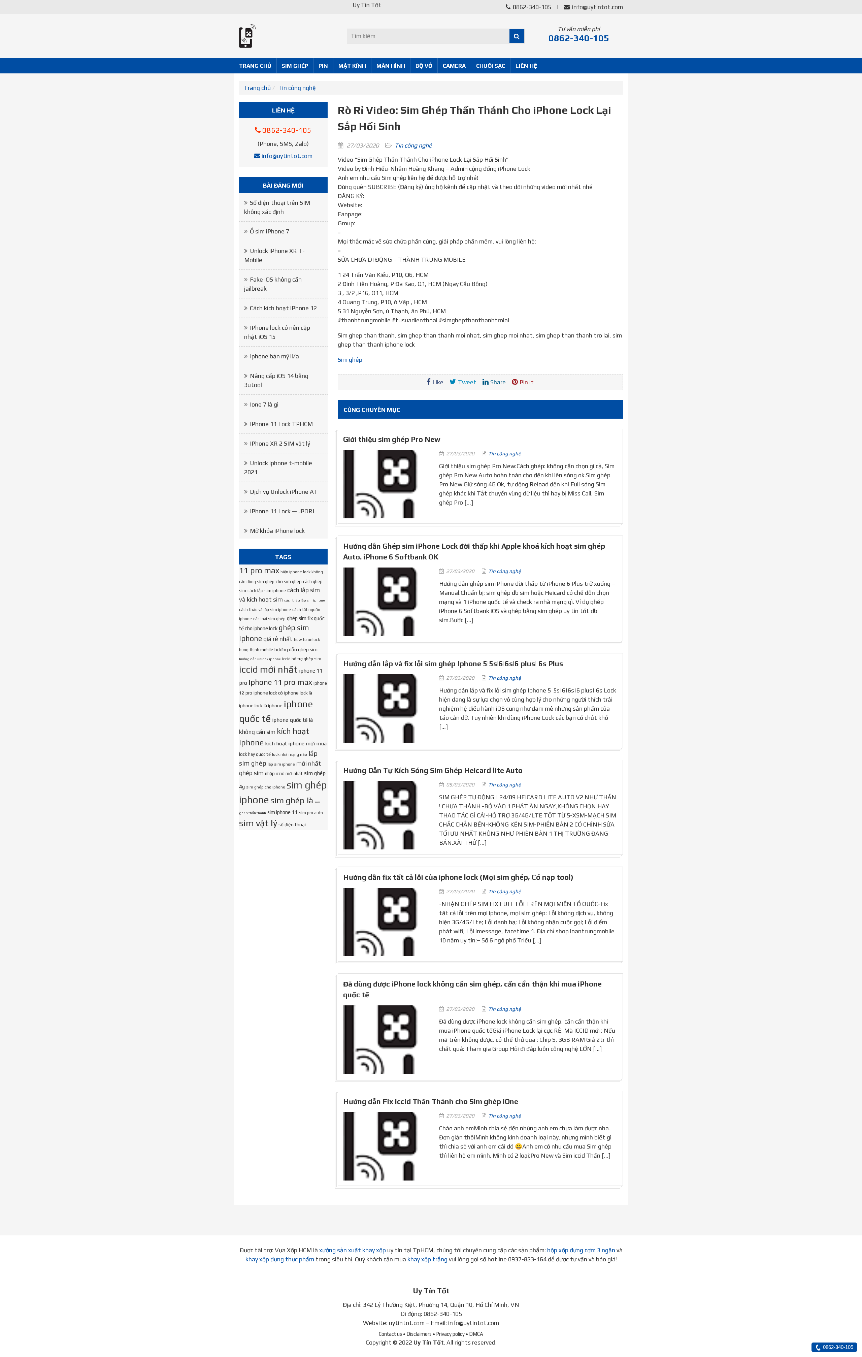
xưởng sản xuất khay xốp (352, 1250)
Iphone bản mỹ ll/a (274, 356)
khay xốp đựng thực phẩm (279, 1259)
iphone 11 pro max (280, 682)
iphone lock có (268, 693)
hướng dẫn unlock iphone (260, 659)
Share (498, 382)
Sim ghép (295, 65)
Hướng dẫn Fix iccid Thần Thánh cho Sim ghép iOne (430, 1101)
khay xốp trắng (427, 1259)
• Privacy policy (449, 1334)
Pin (323, 65)
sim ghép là (291, 800)
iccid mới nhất (268, 669)
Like (437, 382)
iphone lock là (298, 693)
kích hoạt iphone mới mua (296, 743)
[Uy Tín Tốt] (283, 36)
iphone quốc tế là (292, 720)
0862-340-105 (531, 6)
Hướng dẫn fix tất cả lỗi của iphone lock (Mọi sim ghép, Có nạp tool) (458, 877)
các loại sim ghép (269, 618)
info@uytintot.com (597, 6)
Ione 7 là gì (264, 404)
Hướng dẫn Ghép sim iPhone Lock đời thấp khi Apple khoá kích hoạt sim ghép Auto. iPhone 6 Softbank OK (474, 551)
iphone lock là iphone (261, 705)
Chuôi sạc (490, 65)
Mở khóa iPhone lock (277, 530)
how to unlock (307, 639)
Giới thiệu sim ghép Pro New (391, 439)
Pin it (527, 382)
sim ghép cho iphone (265, 787)
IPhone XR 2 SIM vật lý (280, 443)
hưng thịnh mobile (256, 649)
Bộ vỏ (424, 65)
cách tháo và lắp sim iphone (265, 609)
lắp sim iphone (281, 764)
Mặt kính (352, 65)
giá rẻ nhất (278, 638)
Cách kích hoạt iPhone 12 (283, 308)
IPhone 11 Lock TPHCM (281, 423)
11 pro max (259, 570)
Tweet (467, 382)
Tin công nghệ (297, 87)
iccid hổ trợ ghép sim (301, 658)
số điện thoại (292, 824)
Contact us (390, 1334)
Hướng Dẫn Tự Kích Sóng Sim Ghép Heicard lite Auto (433, 770)
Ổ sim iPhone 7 (269, 231)
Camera (454, 65)
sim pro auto (311, 812)
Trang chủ (255, 65)
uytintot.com (407, 1322)
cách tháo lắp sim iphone (304, 600)
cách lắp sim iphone (266, 590)
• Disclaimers (417, 1334)
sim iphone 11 (282, 812)
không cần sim (257, 732)
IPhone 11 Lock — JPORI (282, 511)
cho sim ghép (289, 581)
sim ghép (350, 359)
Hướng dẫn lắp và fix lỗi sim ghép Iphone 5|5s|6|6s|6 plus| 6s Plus (453, 663)
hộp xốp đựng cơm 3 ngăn (581, 1250)
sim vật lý (258, 823)
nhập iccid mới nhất (284, 773)
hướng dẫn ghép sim (296, 649)
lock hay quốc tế (255, 754)
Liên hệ (526, 65)
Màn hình (390, 65)
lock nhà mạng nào (289, 754)
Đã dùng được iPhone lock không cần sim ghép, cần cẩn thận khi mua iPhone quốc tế (472, 989)
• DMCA (474, 1334)
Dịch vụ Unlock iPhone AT (284, 491)
